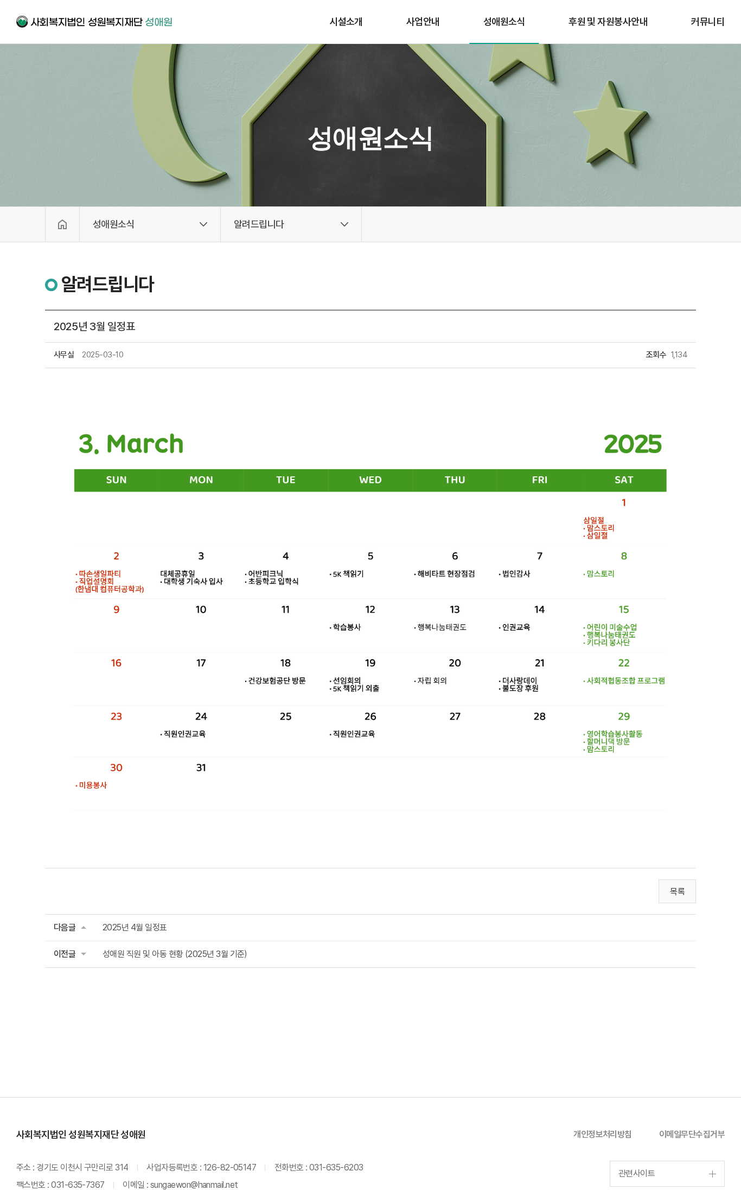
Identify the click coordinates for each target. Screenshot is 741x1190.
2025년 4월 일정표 (135, 927)
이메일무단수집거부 (692, 1134)
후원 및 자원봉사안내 (608, 21)
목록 (677, 891)
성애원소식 (504, 21)
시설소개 (346, 21)
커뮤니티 (708, 21)
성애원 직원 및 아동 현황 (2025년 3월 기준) (175, 954)
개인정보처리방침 (602, 1134)
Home (62, 224)
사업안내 (423, 21)
